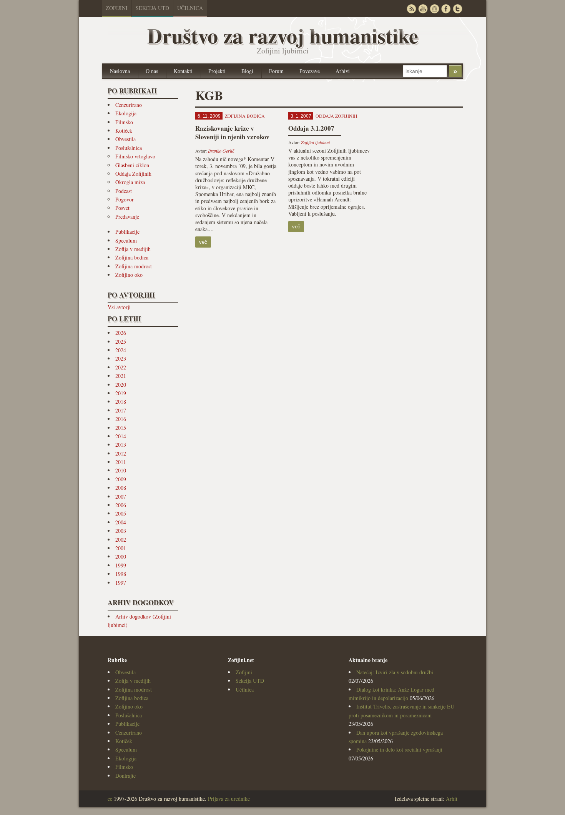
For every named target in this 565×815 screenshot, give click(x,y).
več (203, 242)
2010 (120, 470)
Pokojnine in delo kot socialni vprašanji (399, 749)
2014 (120, 436)
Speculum (126, 240)
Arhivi (343, 71)
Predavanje (127, 216)
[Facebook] (446, 8)
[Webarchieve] (434, 8)
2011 (120, 462)
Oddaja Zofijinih (133, 173)
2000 (120, 556)
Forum (276, 71)
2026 (120, 332)
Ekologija (125, 113)
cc (110, 798)
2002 (120, 539)
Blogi (247, 71)
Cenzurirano (128, 104)
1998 (120, 573)
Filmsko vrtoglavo (135, 156)
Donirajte (125, 775)
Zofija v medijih (133, 249)
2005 (120, 513)
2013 (120, 444)
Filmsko (124, 122)
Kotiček (123, 130)
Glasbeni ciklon (132, 165)
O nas (152, 71)
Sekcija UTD (152, 8)
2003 (120, 530)
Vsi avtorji (119, 307)
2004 (120, 522)
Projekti (217, 71)
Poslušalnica (128, 147)
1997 (120, 582)
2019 (120, 393)
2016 (120, 418)
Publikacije (127, 231)
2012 (120, 453)
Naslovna (120, 71)
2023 (120, 358)
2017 (120, 410)
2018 (120, 401)
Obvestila (125, 139)
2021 (120, 375)
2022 (120, 367)
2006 (120, 505)
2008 (120, 487)
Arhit (451, 798)
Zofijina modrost (133, 266)
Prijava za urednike (229, 798)
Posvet (122, 207)
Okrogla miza (130, 182)
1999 (120, 565)
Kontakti (183, 71)
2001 (120, 548)
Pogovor (124, 199)
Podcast (123, 191)
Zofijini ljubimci (315, 142)
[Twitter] (457, 8)
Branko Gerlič (221, 151)
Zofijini (117, 8)
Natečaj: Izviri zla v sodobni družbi (394, 672)
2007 (120, 496)
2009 (120, 479)
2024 (120, 350)
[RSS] (411, 8)
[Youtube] (423, 8)
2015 (120, 427)
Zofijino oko (129, 274)
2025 (120, 341)
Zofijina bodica (131, 257)
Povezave (309, 71)
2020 (120, 384)
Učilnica (190, 8)
